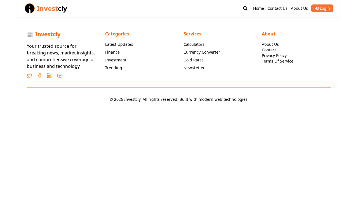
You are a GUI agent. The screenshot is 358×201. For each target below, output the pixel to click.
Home (258, 8)
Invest (52, 8)
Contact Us (277, 8)
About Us (299, 8)
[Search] (245, 8)
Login (325, 8)
